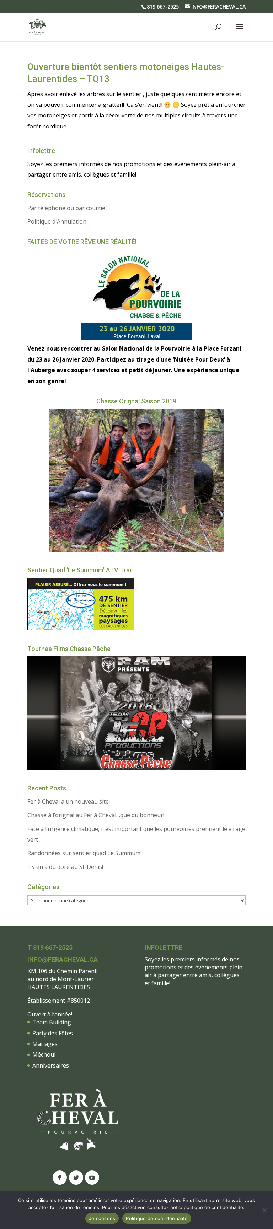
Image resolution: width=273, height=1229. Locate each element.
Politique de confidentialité (157, 1218)
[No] (264, 1210)
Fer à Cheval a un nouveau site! (68, 801)
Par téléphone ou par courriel (67, 208)
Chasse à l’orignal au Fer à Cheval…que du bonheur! (95, 815)
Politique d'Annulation (56, 221)
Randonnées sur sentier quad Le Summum (83, 853)
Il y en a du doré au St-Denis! (65, 867)
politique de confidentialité (213, 1207)
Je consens (102, 1218)
